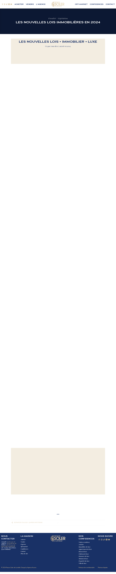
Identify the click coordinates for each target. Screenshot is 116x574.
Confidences (97, 4)
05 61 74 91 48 (11, 542)
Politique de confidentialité (86, 567)
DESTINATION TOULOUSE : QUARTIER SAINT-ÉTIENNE (28, 522)
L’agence (41, 4)
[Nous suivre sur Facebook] (2, 4)
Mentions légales (103, 567)
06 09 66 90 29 (11, 543)
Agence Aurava (31, 567)
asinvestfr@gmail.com (8, 546)
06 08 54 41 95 (11, 545)
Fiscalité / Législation (58, 18)
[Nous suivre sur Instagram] (4, 4)
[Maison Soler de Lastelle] (58, 4)
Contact (110, 4)
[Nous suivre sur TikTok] (6, 4)
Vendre (30, 4)
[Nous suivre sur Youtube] (11, 4)
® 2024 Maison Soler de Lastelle (10, 567)
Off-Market (81, 4)
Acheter (19, 4)
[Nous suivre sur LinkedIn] (9, 4)
